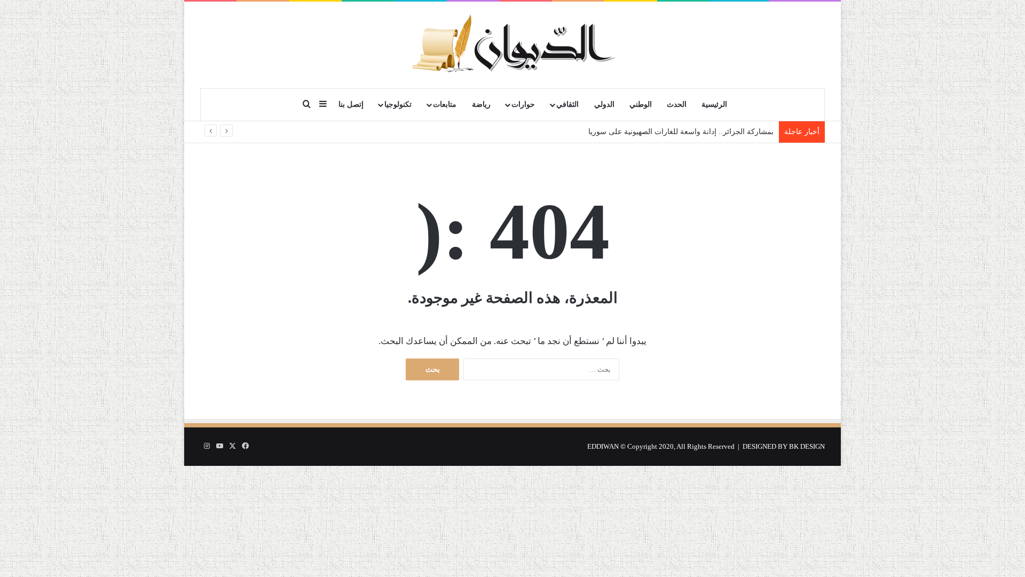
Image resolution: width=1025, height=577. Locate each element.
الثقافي (567, 104)
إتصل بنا (351, 104)
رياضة (481, 104)
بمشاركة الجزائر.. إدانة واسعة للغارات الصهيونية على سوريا (681, 132)
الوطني (640, 104)
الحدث (677, 104)
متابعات (444, 104)
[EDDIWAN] (512, 44)
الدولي (604, 104)
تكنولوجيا (398, 104)
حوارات (523, 104)
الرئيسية (714, 104)
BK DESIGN (807, 446)
